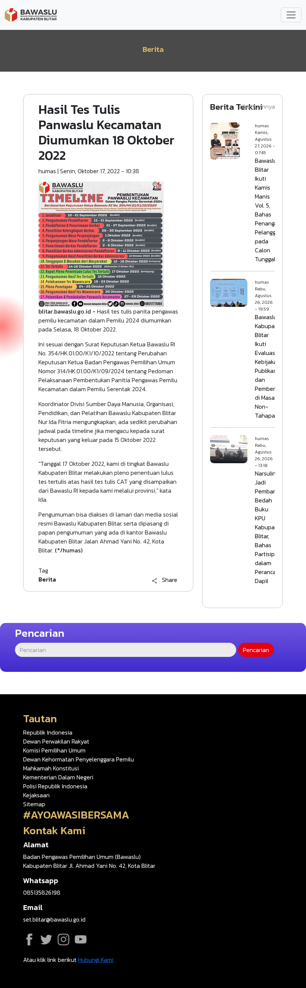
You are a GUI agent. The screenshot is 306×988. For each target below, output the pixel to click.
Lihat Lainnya (257, 106)
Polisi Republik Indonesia (55, 786)
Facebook (29, 939)
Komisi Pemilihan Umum (54, 750)
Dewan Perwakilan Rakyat (56, 741)
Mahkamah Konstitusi (51, 768)
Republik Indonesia (47, 732)
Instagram (63, 939)
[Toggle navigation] (291, 14)
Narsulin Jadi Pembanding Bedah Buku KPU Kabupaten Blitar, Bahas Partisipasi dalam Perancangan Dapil (272, 527)
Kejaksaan (36, 795)
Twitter (46, 939)
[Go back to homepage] (30, 14)
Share (169, 580)
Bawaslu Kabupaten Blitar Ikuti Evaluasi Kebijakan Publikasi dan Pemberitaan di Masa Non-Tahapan (272, 366)
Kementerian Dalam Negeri (58, 777)
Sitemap (34, 804)
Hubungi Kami (95, 959)
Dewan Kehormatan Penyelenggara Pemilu (78, 759)
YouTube (81, 939)
